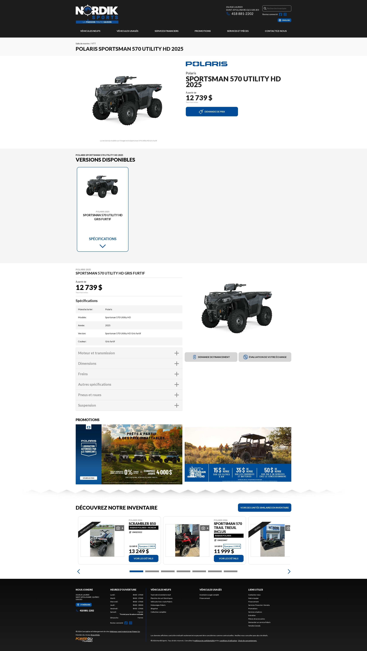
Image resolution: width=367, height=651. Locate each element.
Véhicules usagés (127, 31)
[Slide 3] (168, 571)
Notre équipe (253, 598)
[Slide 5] (199, 571)
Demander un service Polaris (259, 622)
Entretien (252, 615)
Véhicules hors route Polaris (161, 602)
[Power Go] (108, 639)
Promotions (203, 31)
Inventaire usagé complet (209, 595)
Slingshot (154, 608)
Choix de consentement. (247, 641)
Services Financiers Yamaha (259, 605)
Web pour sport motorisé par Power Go (125, 631)
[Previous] (78, 571)
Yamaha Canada (254, 626)
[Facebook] (280, 14)
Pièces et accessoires (256, 619)
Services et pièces (238, 31)
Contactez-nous (276, 31)
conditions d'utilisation (228, 641)
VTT (93, 43)
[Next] (288, 571)
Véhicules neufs (90, 31)
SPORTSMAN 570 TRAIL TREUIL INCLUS (228, 528)
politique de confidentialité (204, 641)
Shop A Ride (95, 635)
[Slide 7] (230, 571)
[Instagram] (285, 14)
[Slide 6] (215, 571)
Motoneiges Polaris (158, 605)
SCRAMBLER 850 (142, 524)
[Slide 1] (136, 571)
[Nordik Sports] (97, 13)
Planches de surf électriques (162, 598)
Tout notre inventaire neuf (161, 595)
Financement (205, 598)
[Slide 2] (152, 571)
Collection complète (158, 612)
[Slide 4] (183, 571)
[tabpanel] (126, 606)
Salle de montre (83, 43)
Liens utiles (255, 589)
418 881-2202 (242, 13)
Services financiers (166, 31)
